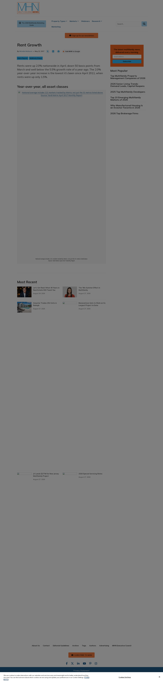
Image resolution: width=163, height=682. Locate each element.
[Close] (159, 676)
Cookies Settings (125, 677)
